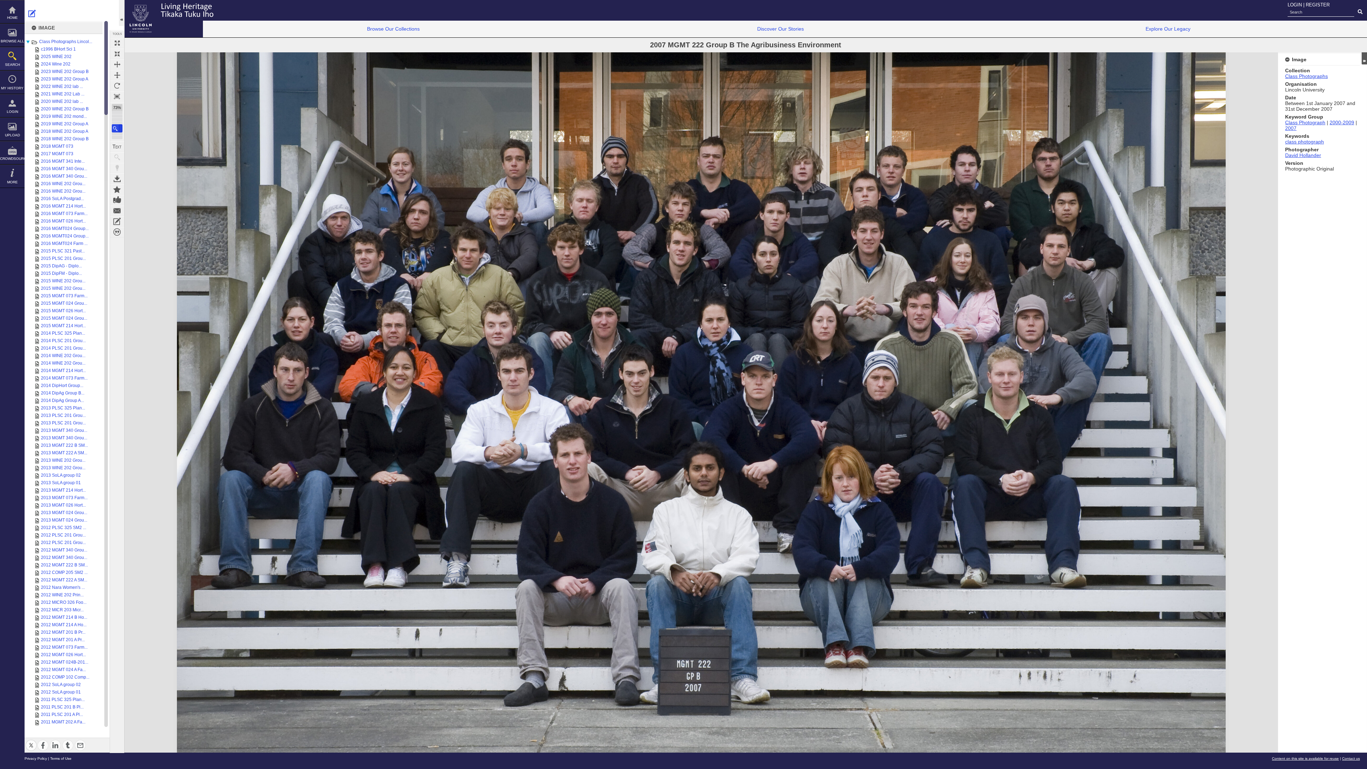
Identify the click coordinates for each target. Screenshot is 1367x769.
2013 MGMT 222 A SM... (64, 452)
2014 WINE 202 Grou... (63, 355)
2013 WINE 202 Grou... (63, 460)
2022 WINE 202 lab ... (62, 86)
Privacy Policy (36, 758)
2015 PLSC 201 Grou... (63, 258)
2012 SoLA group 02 (61, 684)
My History (12, 88)
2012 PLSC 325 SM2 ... (63, 527)
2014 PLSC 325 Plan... (63, 333)
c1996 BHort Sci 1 (58, 49)
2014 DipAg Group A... (62, 400)
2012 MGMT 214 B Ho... (64, 617)
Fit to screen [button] (117, 53)
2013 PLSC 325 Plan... (63, 408)
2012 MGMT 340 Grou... (64, 550)
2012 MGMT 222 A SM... (64, 579)
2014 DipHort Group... (62, 385)
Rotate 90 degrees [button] (117, 85)
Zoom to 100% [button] (117, 96)
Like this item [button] (117, 200)
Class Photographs (1306, 76)
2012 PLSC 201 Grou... (63, 535)
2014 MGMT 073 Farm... (64, 378)
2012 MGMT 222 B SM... (64, 565)
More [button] (12, 182)
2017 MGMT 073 (57, 153)
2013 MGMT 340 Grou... (64, 430)
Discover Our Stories (780, 29)
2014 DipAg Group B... (62, 393)
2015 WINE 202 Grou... (63, 280)
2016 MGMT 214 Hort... (63, 206)
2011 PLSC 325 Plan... (63, 699)
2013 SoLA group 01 (61, 482)
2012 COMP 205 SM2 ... (64, 572)
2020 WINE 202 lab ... (62, 101)
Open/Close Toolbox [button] (121, 13)
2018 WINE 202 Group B (65, 138)
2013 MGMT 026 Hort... (63, 505)
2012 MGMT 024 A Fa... (63, 669)
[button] (117, 128)
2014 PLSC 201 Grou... (63, 340)
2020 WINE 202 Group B (65, 108)
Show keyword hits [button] (117, 157)
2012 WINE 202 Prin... (62, 594)
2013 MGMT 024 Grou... (64, 512)
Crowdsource (12, 159)
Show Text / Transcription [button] (117, 146)
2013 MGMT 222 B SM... (64, 445)
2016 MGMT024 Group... (65, 228)
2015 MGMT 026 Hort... (63, 310)
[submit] (1360, 12)
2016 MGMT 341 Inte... (63, 161)
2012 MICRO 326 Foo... (64, 602)
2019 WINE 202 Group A (64, 123)
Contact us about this (117, 210)
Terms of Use (61, 758)
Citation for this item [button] (117, 232)
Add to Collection (117, 189)
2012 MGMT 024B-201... (64, 662)
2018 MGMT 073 (57, 146)
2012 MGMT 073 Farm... (64, 647)
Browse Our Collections (393, 29)
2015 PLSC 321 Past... (63, 251)
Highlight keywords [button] (117, 168)
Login (12, 112)
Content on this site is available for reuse (1305, 758)
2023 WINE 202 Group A (64, 79)
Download (117, 178)
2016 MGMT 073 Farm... (64, 213)
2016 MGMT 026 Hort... (63, 221)
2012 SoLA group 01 (61, 692)
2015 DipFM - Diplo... (61, 273)
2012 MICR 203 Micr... (62, 609)
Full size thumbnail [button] (117, 43)
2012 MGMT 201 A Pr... (63, 639)
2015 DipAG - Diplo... (61, 265)
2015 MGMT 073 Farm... (64, 295)
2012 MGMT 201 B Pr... (63, 632)
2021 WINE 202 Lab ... (62, 93)
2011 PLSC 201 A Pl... (62, 714)
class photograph (1304, 142)
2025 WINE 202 (56, 56)
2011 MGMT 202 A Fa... (63, 722)
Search (12, 65)
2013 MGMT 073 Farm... (64, 497)
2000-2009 (1342, 122)
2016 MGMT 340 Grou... (64, 168)
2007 (1291, 128)
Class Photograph (1305, 122)
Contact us (1351, 758)
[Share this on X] (31, 741)
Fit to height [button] (117, 75)
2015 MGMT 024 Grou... (64, 303)
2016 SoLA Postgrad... (62, 198)
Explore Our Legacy (1168, 29)
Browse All (12, 41)
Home (12, 18)
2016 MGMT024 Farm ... (64, 243)
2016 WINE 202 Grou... (63, 183)
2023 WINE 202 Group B (65, 71)
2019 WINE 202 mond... (64, 116)
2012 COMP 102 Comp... (65, 677)
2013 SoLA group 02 (61, 475)
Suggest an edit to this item (32, 13)
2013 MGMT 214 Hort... (63, 490)
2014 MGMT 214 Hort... (63, 370)
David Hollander (1303, 155)
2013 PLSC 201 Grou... (63, 415)
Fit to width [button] (117, 64)
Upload (12, 135)
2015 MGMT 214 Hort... (63, 325)
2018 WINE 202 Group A (64, 131)
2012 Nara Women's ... (63, 587)
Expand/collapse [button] (1364, 58)
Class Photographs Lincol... (65, 41)
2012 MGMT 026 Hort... (63, 654)
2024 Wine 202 (55, 64)
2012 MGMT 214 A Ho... (64, 624)
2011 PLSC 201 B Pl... (62, 707)
